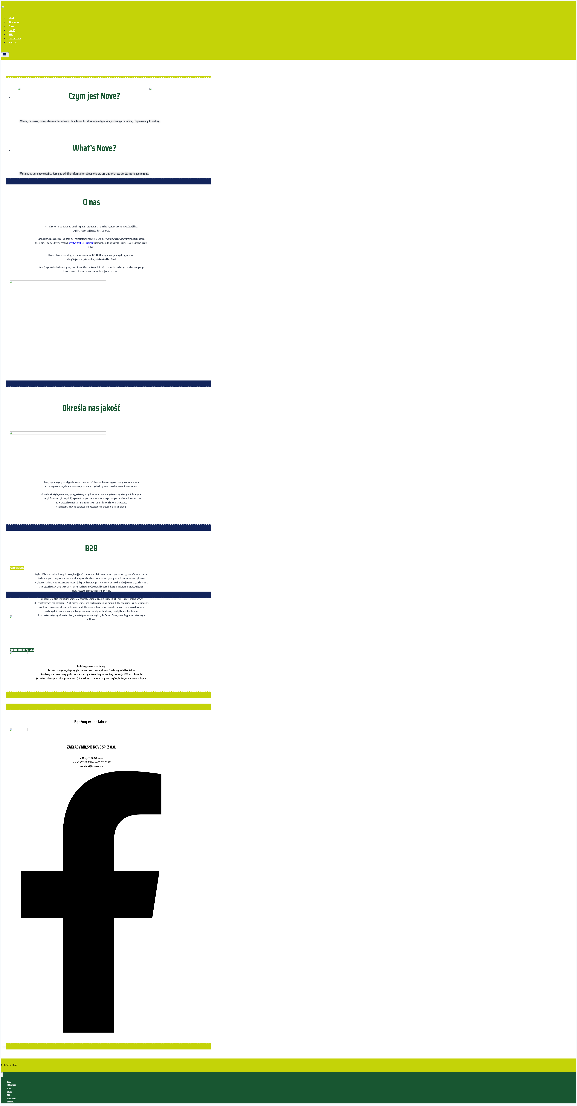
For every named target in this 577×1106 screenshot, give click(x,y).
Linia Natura (15, 38)
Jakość (12, 30)
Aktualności (14, 22)
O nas (11, 26)
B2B (11, 34)
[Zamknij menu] (2, 1074)
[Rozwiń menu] (5, 54)
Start (11, 18)
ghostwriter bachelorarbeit (81, 243)
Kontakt (13, 42)
